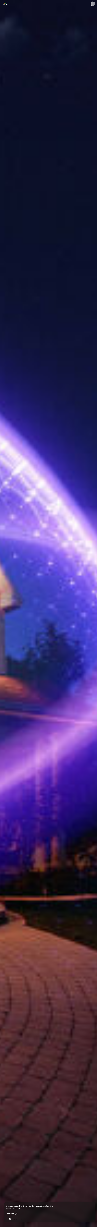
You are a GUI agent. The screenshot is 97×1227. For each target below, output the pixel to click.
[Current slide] (10, 1219)
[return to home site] (5, 4)
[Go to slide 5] (19, 1219)
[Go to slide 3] (14, 1219)
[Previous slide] (7, 1219)
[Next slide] (21, 1219)
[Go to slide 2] (12, 1219)
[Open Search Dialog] (93, 4)
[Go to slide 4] (17, 1219)
